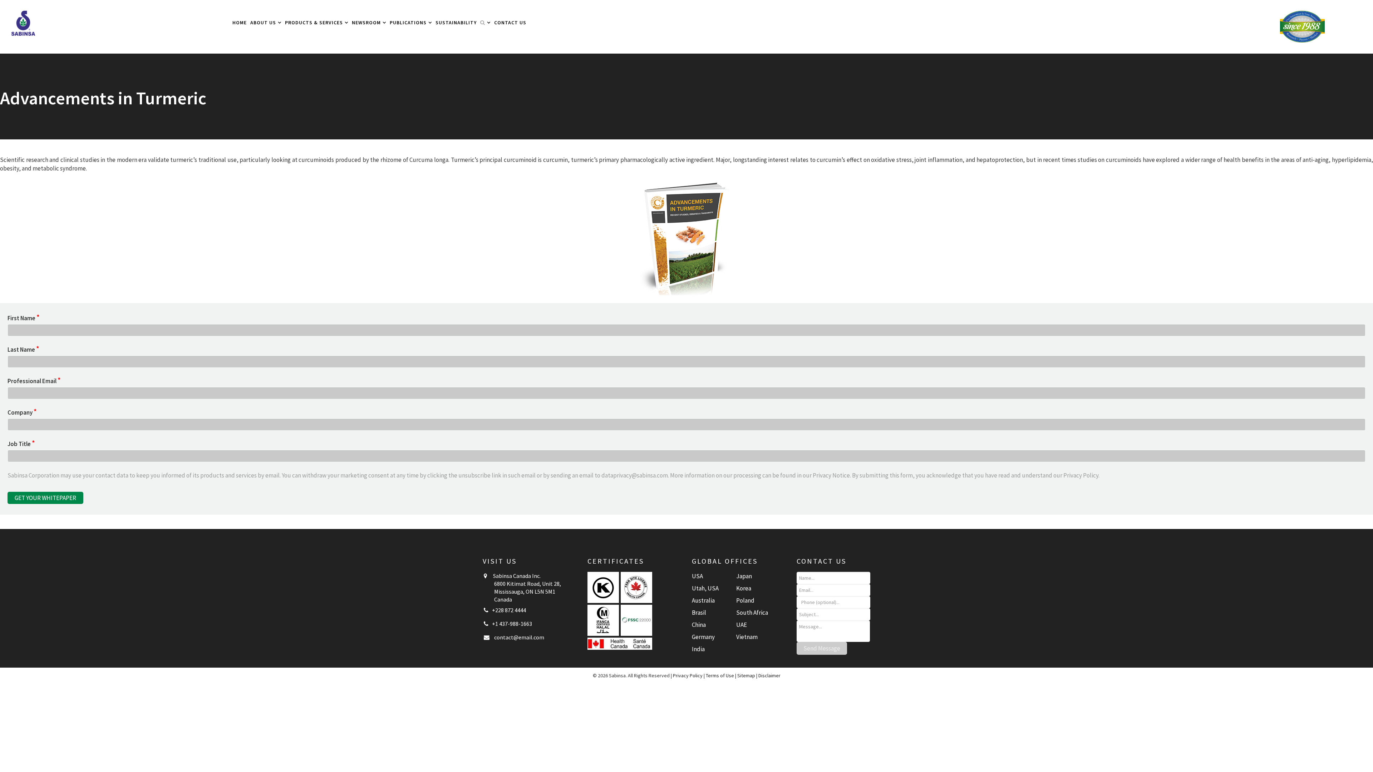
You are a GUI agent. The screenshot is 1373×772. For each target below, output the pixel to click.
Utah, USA (705, 588)
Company (22, 412)
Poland (745, 600)
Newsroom (366, 22)
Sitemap (746, 675)
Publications (408, 22)
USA (697, 576)
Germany (703, 637)
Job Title (21, 444)
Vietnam (747, 637)
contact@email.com (519, 637)
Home (239, 22)
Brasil (699, 613)
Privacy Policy (1080, 475)
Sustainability (456, 22)
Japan (744, 576)
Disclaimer (769, 675)
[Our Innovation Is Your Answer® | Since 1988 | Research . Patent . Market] (1302, 26)
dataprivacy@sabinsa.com (634, 475)
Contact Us (510, 22)
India (698, 649)
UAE (741, 625)
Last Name (23, 349)
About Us (263, 22)
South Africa (752, 613)
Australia (703, 600)
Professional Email (34, 381)
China (699, 625)
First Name (24, 318)
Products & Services (314, 22)
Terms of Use (720, 675)
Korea (743, 588)
